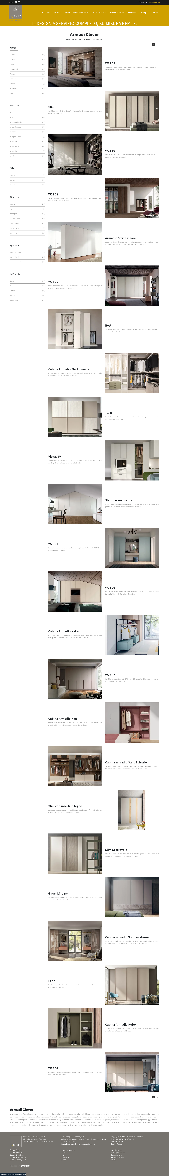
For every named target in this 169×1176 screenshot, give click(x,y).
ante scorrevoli (27, 262)
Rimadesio (27, 79)
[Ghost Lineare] (132, 897)
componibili (27, 223)
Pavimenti (132, 12)
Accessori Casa (99, 12)
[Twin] (75, 417)
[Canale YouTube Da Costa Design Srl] (19, 2)
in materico (27, 141)
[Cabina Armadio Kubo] (75, 1028)
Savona (27, 295)
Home (68, 39)
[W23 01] (132, 548)
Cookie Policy (116, 1144)
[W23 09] (132, 285)
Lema (27, 64)
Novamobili (27, 69)
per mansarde (27, 228)
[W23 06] (75, 591)
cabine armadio (27, 218)
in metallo (27, 151)
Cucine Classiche (17, 1155)
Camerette (65, 1157)
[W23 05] (75, 67)
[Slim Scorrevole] (75, 853)
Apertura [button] (14, 245)
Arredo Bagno (117, 1150)
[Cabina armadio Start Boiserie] (75, 766)
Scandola (27, 88)
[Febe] (132, 985)
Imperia (27, 291)
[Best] (75, 329)
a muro (27, 204)
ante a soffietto (27, 252)
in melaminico (27, 146)
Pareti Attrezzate (68, 1150)
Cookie (9, 1175)
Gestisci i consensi (20, 1175)
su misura (27, 233)
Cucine (67, 12)
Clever (27, 55)
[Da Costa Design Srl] (15, 12)
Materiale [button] (14, 105)
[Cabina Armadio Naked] (132, 635)
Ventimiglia (27, 300)
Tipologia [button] (14, 197)
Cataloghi (144, 12)
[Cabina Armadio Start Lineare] (132, 373)
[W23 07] (75, 679)
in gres (27, 112)
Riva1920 (27, 84)
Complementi (116, 1155)
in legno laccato (27, 137)
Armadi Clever (98, 39)
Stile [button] (12, 168)
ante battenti (27, 257)
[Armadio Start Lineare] (75, 242)
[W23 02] (132, 198)
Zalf (27, 93)
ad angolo (27, 214)
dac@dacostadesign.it (75, 1137)
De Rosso (27, 59)
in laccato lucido (27, 122)
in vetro (27, 156)
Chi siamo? (45, 12)
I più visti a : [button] (16, 274)
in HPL (27, 117)
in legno (27, 132)
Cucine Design (15, 1150)
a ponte (27, 209)
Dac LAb (57, 12)
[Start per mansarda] (75, 504)
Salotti (63, 1153)
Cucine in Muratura (18, 1157)
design (27, 180)
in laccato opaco (27, 127)
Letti (62, 1155)
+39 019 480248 (154, 2)
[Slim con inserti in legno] (132, 810)
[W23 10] (75, 154)
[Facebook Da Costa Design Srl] (16, 2)
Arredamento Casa (81, 12)
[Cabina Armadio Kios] (132, 722)
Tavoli (113, 1160)
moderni (27, 185)
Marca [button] (13, 47)
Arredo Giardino (117, 1157)
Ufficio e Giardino (116, 12)
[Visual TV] (132, 460)
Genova (27, 286)
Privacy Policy (117, 1142)
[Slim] (132, 111)
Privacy (3, 1175)
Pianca (27, 74)
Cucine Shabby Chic (18, 1160)
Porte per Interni (118, 1153)
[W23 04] (132, 1072)
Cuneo (27, 281)
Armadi (89, 39)
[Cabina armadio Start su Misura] (75, 941)
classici (27, 175)
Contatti (155, 12)
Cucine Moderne (16, 1153)
